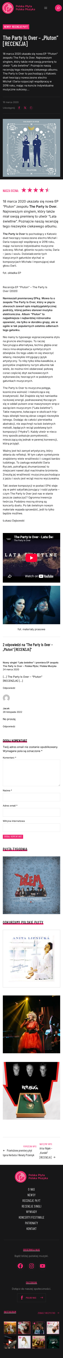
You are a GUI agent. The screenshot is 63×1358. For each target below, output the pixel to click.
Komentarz (9, 757)
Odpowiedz (9, 687)
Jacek (6, 708)
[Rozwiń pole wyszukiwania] (58, 8)
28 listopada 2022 (12, 711)
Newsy (7, 26)
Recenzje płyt (20, 26)
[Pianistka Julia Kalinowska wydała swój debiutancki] (53, 1342)
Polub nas (31, 1297)
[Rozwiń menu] (46, 8)
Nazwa (7, 790)
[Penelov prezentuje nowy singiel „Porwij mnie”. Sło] (38, 1342)
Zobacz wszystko (46, 1313)
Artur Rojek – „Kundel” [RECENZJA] (46, 1152)
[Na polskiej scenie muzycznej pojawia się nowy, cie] (24, 1327)
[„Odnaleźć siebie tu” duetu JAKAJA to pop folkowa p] (10, 1327)
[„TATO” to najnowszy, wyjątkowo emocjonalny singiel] (53, 1327)
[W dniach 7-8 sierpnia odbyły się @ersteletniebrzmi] (10, 1342)
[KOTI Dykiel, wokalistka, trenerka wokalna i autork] (24, 1342)
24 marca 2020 (11, 669)
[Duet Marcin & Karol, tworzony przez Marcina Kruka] (38, 1327)
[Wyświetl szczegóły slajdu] (31, 1024)
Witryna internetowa (14, 821)
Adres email (10, 805)
